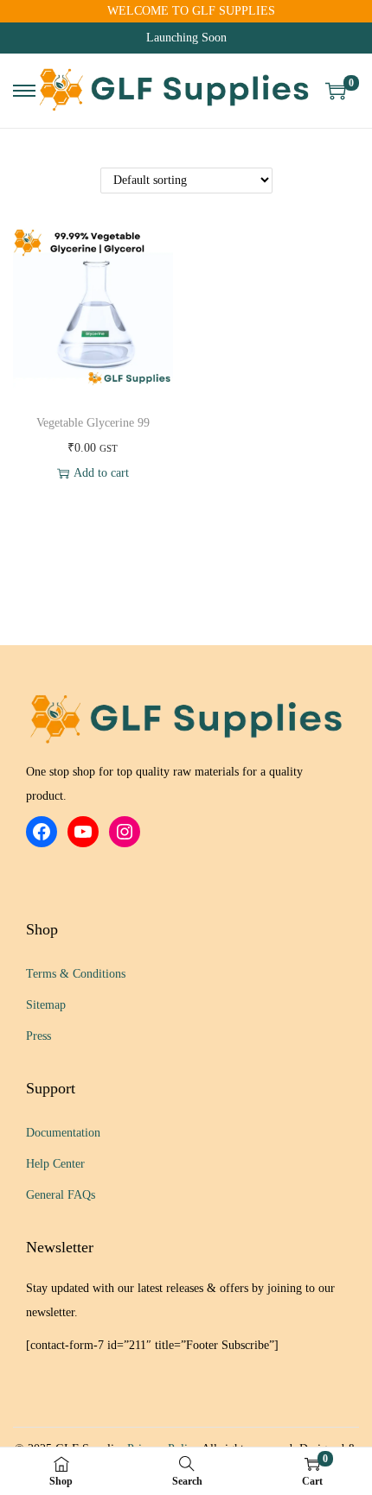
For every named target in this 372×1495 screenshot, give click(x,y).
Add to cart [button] (101, 472)
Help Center (55, 1163)
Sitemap (46, 1004)
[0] (335, 90)
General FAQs (60, 1194)
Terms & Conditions (75, 973)
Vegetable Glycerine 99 (93, 422)
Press (38, 1035)
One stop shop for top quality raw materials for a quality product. (164, 783)
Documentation (63, 1132)
